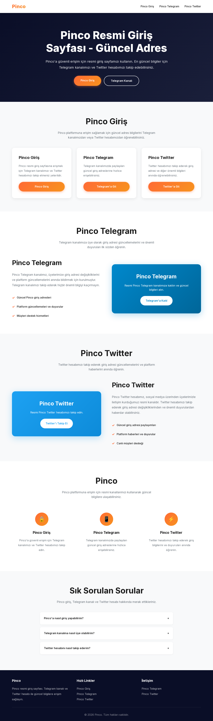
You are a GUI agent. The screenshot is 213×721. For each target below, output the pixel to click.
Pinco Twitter (193, 6)
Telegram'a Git (106, 186)
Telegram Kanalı (121, 80)
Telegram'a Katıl (156, 300)
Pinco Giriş (147, 6)
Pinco (19, 6)
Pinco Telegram (169, 6)
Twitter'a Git (171, 186)
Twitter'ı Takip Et (57, 423)
